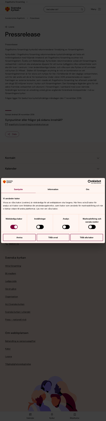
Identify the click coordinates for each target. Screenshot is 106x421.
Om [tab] (87, 189)
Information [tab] (53, 189)
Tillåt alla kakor (86, 237)
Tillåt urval (53, 237)
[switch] (40, 227)
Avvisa (19, 237)
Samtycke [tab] (18, 189)
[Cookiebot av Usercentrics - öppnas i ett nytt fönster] (91, 182)
